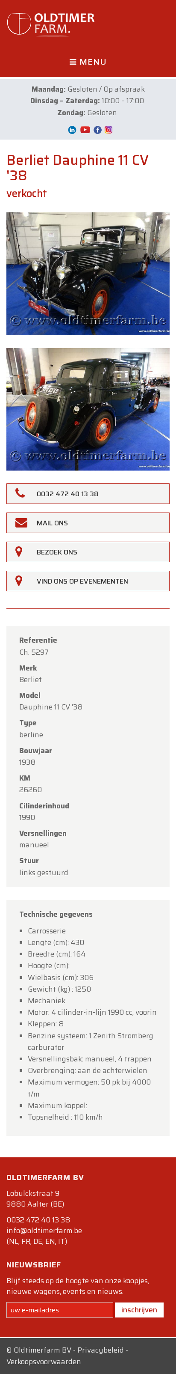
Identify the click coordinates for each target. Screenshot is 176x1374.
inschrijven (139, 1309)
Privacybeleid (100, 1350)
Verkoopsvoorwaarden (43, 1361)
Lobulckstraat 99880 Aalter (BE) (35, 1199)
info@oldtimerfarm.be (44, 1230)
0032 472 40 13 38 (38, 1219)
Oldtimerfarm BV (42, 1350)
